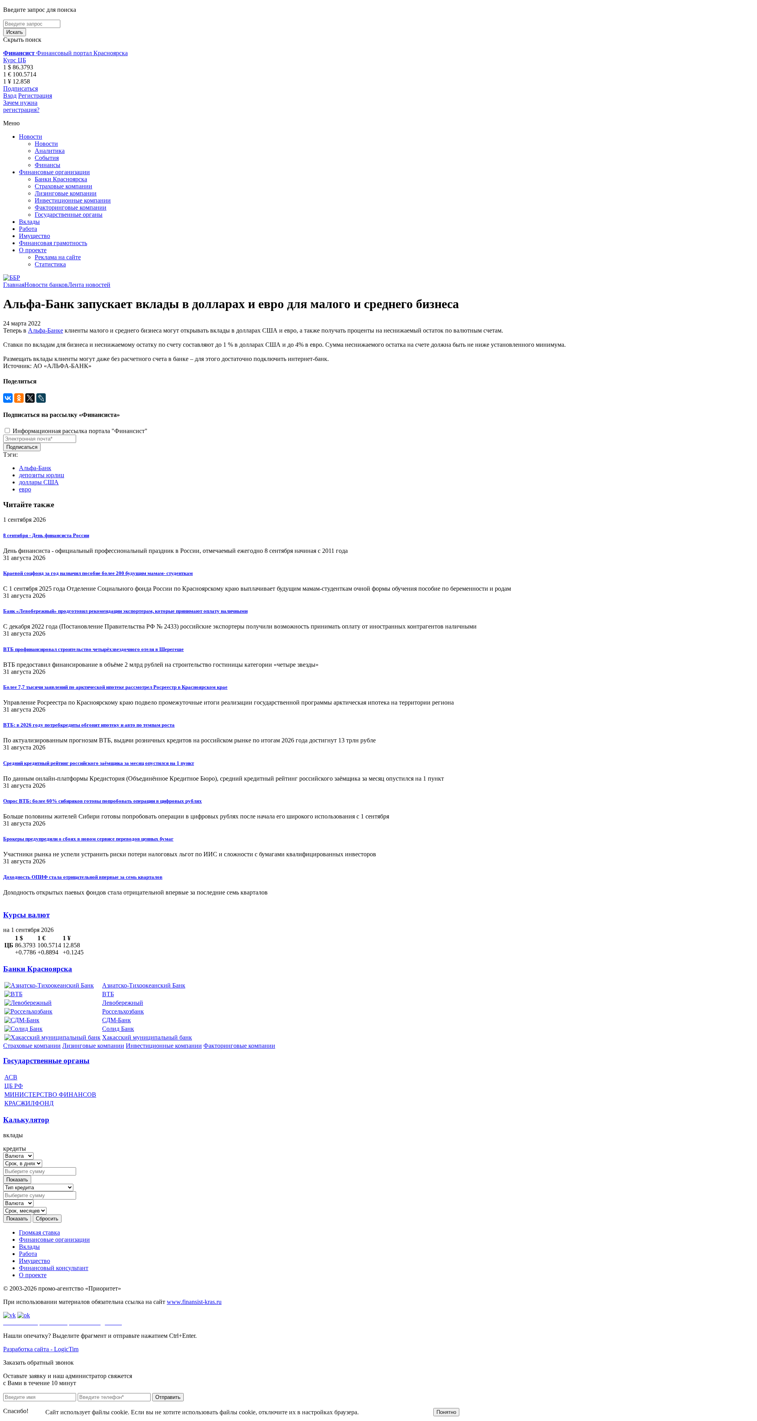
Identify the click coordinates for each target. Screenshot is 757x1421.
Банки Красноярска (61, 179)
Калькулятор (26, 1120)
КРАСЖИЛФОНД (29, 1103)
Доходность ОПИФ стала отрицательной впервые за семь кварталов (82, 877)
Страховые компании (63, 186)
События (47, 157)
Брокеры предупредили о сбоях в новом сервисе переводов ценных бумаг (88, 839)
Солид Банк (118, 1028)
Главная (13, 284)
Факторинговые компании (70, 207)
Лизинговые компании (66, 193)
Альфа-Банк (35, 468)
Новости (30, 136)
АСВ (10, 1077)
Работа (28, 228)
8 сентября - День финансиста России (46, 535)
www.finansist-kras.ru (194, 1301)
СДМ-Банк (116, 1020)
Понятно (446, 1412)
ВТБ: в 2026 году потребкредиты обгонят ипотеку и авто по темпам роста (89, 725)
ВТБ (108, 994)
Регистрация (35, 95)
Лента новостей (89, 284)
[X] (30, 398)
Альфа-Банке (45, 330)
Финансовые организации (54, 172)
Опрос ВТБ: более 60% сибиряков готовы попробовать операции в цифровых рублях (102, 801)
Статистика (50, 264)
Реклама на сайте (58, 257)
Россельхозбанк (123, 1011)
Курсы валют (26, 915)
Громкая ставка (39, 1232)
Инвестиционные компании (73, 200)
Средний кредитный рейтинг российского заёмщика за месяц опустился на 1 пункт (98, 763)
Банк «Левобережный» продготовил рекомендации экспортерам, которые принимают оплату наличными (125, 611)
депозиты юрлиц (41, 475)
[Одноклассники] (19, 398)
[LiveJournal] (41, 398)
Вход (10, 95)
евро (25, 489)
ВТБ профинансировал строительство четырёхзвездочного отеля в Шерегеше (93, 649)
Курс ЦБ (14, 60)
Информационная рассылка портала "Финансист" (79, 431)
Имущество (34, 235)
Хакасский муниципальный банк (147, 1037)
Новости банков (46, 284)
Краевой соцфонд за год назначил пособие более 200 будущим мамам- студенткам (98, 573)
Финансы (47, 165)
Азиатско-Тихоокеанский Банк (143, 985)
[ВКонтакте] (8, 398)
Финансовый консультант (53, 1268)
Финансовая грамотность (53, 243)
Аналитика (50, 150)
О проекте (33, 250)
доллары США (39, 482)
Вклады (29, 221)
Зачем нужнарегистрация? (21, 106)
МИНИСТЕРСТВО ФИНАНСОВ (50, 1094)
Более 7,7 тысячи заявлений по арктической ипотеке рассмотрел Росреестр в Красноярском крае (115, 687)
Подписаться (20, 88)
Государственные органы (69, 214)
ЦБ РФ (13, 1085)
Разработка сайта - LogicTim (40, 1349)
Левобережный (122, 1002)
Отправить (168, 1397)
